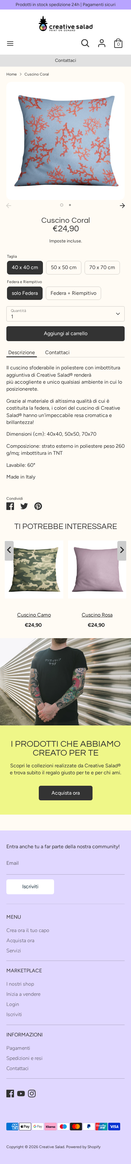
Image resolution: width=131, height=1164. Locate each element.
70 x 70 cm (102, 267)
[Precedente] (9, 206)
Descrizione (21, 352)
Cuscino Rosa (97, 615)
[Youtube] (21, 1093)
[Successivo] (122, 206)
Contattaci (21, 60)
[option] (65, 141)
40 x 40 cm (25, 267)
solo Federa (25, 293)
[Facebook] (10, 1093)
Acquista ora (66, 793)
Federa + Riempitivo (73, 293)
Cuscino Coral (36, 74)
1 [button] (61, 205)
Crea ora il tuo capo (27, 930)
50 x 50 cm (64, 267)
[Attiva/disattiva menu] (32, 43)
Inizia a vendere (23, 994)
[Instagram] (32, 1093)
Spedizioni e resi (24, 1058)
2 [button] (70, 205)
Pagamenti (18, 1048)
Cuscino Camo (34, 615)
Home (11, 74)
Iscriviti (30, 886)
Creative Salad (51, 1147)
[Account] (101, 40)
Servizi (13, 950)
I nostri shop (20, 984)
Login (12, 1004)
